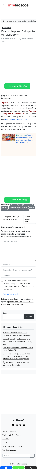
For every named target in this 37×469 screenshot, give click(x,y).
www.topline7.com (7, 210)
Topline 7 (5, 207)
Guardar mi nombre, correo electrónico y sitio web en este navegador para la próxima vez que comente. (19, 284)
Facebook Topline (16, 205)
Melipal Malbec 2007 (27, 219)
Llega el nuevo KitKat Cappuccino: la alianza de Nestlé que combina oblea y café (17, 341)
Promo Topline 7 (28, 205)
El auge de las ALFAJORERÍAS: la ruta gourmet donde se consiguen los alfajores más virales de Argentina (16, 356)
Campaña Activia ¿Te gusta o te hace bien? (11, 218)
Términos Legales (9, 450)
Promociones (10, 21)
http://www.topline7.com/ (16, 119)
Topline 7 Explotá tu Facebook (18, 207)
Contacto (5, 439)
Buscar (5, 313)
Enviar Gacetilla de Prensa (12, 446)
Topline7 (31, 207)
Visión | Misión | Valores (11, 435)
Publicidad (6, 442)
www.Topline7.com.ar (21, 210)
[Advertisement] (18, 62)
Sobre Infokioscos (9, 431)
